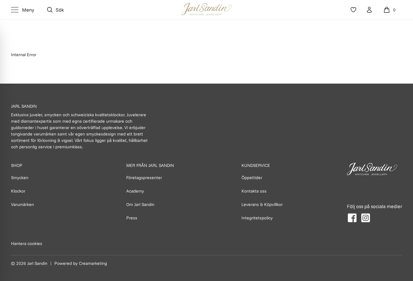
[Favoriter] (353, 9)
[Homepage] (206, 10)
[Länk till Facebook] (352, 218)
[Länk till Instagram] (365, 218)
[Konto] (369, 9)
